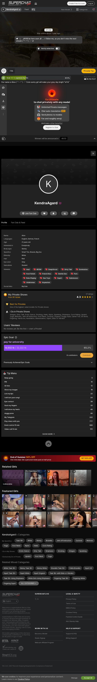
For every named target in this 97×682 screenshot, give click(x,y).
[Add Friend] (64, 213)
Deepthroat (52, 269)
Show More (47, 434)
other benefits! (56, 123)
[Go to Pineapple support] (21, 648)
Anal (28, 269)
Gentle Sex (62, 274)
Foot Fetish (30, 274)
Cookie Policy (24, 679)
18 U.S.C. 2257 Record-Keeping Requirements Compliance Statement (27, 666)
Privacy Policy (71, 599)
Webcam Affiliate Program (44, 642)
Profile (4, 222)
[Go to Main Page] (19, 3)
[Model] (93, 153)
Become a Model (41, 634)
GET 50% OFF (86, 458)
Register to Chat (52, 127)
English (8, 601)
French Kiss (46, 274)
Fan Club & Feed (18, 222)
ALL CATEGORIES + (28, 583)
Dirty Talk (68, 269)
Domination (83, 269)
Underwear (30, 282)
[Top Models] (35, 3)
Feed (27, 9)
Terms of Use (71, 603)
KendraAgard (9, 534)
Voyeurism (46, 282)
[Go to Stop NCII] (9, 655)
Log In (90, 3)
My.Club (25, 286)
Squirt (59, 278)
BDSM (39, 269)
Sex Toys (46, 278)
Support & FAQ (71, 634)
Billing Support (71, 638)
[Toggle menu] (3, 3)
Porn (75, 274)
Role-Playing (31, 278)
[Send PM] (73, 213)
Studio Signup (40, 638)
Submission (73, 278)
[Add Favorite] (3, 70)
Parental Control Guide (74, 617)
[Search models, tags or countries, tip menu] (93, 9)
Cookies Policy (71, 612)
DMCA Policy (71, 608)
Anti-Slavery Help (72, 621)
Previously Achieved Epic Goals (17, 362)
